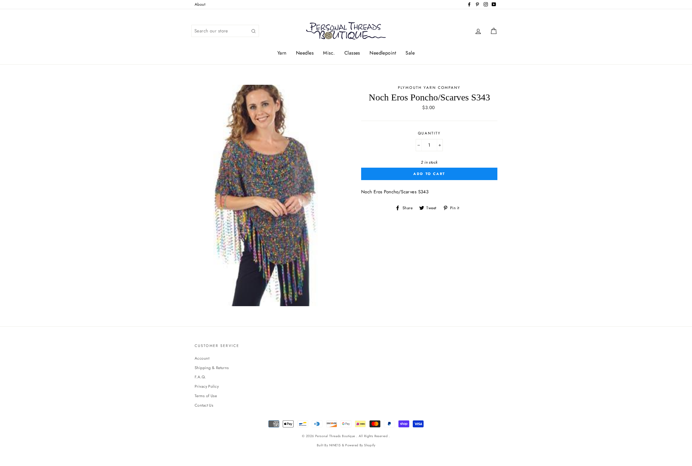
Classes (352, 52)
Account (202, 358)
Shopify (369, 445)
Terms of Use (206, 396)
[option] (269, 195)
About (200, 4)
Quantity (429, 133)
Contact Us (204, 405)
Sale (410, 52)
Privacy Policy (207, 386)
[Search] (253, 31)
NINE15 (335, 445)
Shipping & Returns (212, 367)
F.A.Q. (200, 377)
